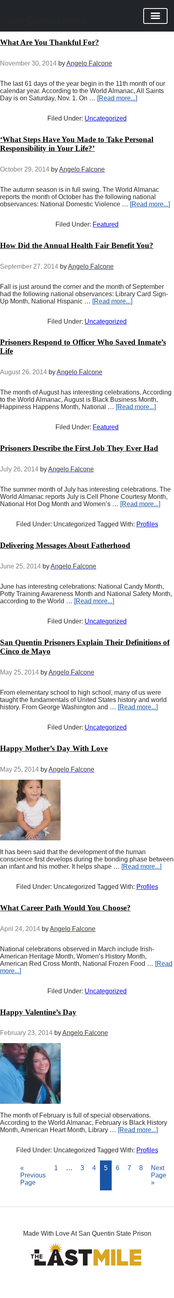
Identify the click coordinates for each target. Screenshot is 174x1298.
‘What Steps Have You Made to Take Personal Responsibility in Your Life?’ (76, 144)
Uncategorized (106, 118)
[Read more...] (117, 98)
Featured (106, 224)
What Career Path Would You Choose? (65, 908)
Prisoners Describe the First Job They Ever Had (79, 448)
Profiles (147, 524)
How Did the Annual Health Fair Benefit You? (76, 245)
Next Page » (158, 1175)
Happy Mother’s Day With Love (54, 748)
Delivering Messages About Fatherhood (65, 545)
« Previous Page (33, 1175)
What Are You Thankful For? (49, 42)
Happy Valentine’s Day (38, 1012)
